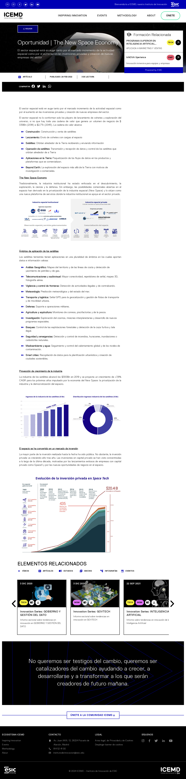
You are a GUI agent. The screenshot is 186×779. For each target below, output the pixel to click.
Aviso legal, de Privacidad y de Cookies (114, 741)
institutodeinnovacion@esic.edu (68, 753)
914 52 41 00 (59, 749)
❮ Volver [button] (27, 29)
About (151, 15)
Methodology (127, 15)
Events (102, 15)
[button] (93, 715)
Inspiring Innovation (72, 15)
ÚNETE (170, 15)
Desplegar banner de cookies (109, 745)
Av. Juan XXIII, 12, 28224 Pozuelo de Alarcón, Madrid (71, 743)
